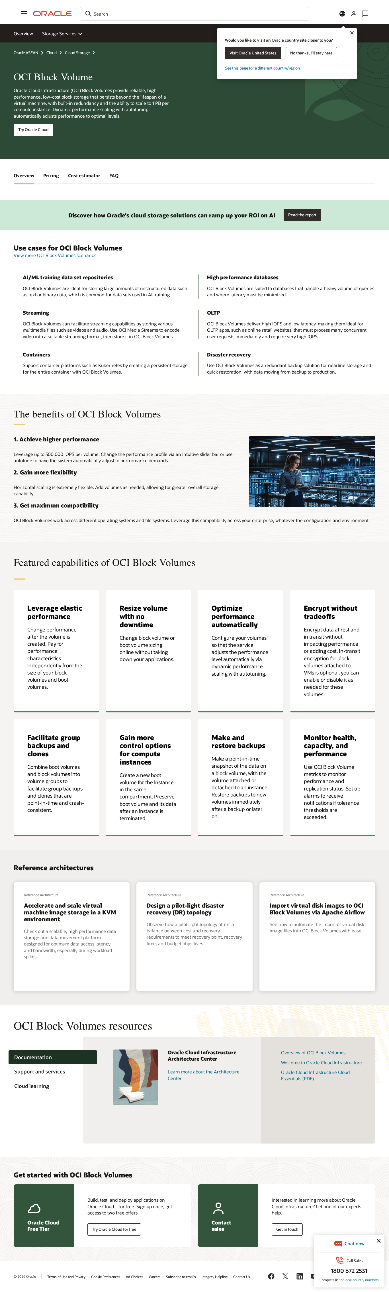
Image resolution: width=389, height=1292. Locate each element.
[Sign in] (353, 13)
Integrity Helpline (215, 1276)
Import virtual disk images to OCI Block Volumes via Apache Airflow (317, 909)
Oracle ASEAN (26, 52)
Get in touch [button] (287, 1229)
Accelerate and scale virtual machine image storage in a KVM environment (70, 912)
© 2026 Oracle (25, 1276)
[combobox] (194, 14)
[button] (24, 13)
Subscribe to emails (181, 1276)
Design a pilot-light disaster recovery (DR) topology (185, 909)
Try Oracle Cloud (33, 129)
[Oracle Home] (52, 13)
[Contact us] (365, 13)
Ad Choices (134, 1276)
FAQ (113, 175)
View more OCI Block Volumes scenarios (55, 255)
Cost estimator (84, 175)
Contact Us (241, 1276)
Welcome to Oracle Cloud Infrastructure (321, 1062)
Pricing (51, 175)
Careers (154, 1276)
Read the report (302, 214)
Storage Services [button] (59, 33)
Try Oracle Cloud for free (114, 1229)
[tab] (53, 1057)
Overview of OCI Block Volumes (313, 1052)
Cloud (51, 52)
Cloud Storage (77, 52)
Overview (23, 33)
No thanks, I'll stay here (311, 53)
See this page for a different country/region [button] (262, 68)
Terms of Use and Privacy (66, 1276)
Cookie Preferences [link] (105, 1276)
